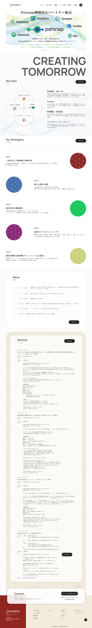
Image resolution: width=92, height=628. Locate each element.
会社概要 (75, 5)
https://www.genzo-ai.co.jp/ (29, 577)
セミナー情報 (62, 5)
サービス (42, 5)
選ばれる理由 (49, 5)
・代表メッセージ (64, 612)
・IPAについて (63, 617)
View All (74, 322)
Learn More (81, 82)
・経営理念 (63, 615)
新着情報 (56, 5)
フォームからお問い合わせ (69, 593)
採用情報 (69, 5)
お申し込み (67, 554)
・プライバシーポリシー (79, 612)
